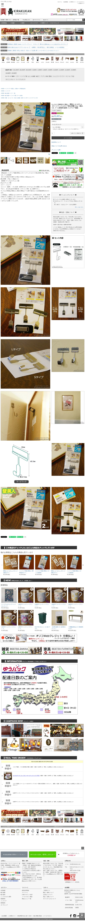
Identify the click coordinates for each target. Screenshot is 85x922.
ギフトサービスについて (49, 898)
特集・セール (8, 97)
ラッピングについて (57, 124)
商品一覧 (16, 19)
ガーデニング (55, 23)
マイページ (37, 19)
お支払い (3, 860)
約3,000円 (28, 70)
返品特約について (56, 142)
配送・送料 (25, 860)
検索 (83, 20)
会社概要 (67, 887)
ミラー (17, 76)
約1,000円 (16, 70)
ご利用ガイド (73, 1)
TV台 (72, 76)
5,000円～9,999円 (47, 70)
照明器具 (3, 903)
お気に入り (27, 19)
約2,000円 (22, 70)
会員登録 (66, 1)
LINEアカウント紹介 (27, 894)
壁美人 (50, 76)
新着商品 (4, 23)
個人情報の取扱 (38, 916)
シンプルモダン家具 (6, 896)
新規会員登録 (25, 890)
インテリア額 (23, 76)
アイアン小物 (44, 76)
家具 (23, 23)
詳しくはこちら (79, 207)
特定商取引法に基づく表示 (25, 916)
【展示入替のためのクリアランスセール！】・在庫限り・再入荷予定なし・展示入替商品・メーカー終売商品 (32, 47)
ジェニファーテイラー (59, 76)
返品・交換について (48, 896)
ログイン (60, 1)
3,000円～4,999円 (37, 70)
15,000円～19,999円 (70, 70)
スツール (68, 76)
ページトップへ (82, 848)
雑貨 (13, 23)
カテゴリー (4, 887)
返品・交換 (46, 860)
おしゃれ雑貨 (31, 76)
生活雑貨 (3, 890)
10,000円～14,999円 (58, 70)
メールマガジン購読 (27, 896)
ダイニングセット (10, 79)
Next (48, 127)
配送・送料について (48, 892)
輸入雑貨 (7, 93)
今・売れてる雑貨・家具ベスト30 (19, 97)
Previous (2, 127)
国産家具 (3, 898)
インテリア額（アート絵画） (16, 95)
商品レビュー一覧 (26, 898)
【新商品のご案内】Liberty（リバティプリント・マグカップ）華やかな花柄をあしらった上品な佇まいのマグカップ (34, 44)
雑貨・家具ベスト (6, 19)
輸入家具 (3, 894)
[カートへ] (82, 916)
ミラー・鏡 (12, 93)
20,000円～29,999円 (11, 73)
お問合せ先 (68, 860)
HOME (2, 88)
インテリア (35, 23)
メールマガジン (80, 1)
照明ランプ (45, 23)
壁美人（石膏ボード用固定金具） (18, 88)
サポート (45, 887)
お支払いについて (47, 894)
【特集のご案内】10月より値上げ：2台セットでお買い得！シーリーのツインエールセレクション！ (30, 50)
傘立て (38, 76)
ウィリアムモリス (20, 79)
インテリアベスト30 (33, 97)
